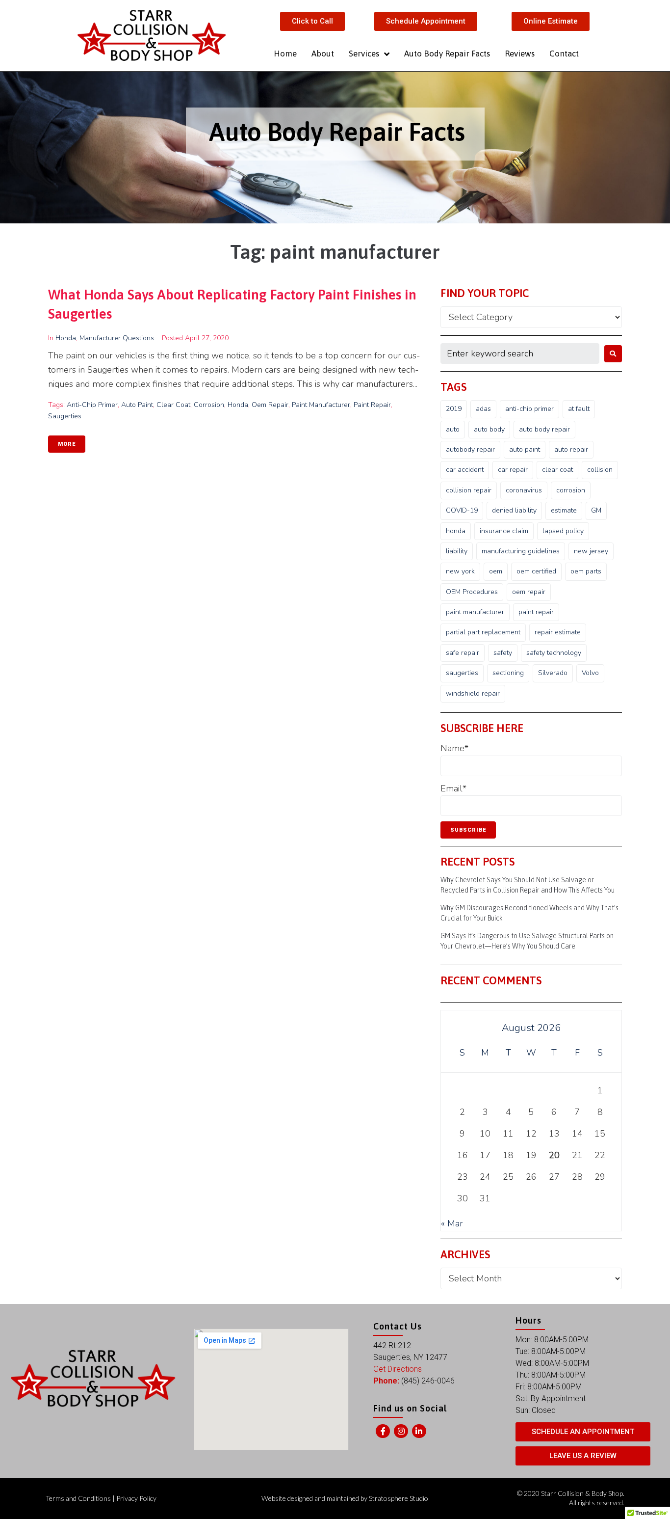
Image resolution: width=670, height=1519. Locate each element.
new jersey (591, 551)
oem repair (270, 404)
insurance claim (504, 531)
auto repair (571, 449)
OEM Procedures (472, 592)
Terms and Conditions (78, 1498)
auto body (489, 429)
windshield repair (473, 693)
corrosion (209, 404)
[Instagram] (401, 1431)
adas (483, 408)
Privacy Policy (136, 1498)
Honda (65, 338)
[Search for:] (519, 353)
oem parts (585, 571)
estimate (564, 510)
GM (596, 510)
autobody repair (470, 449)
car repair (513, 469)
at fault (579, 408)
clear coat (173, 404)
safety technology (553, 652)
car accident (465, 469)
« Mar (452, 1223)
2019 (454, 408)
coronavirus (524, 490)
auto (453, 429)
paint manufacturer (321, 404)
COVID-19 (462, 510)
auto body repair (544, 429)
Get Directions (397, 1369)
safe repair (462, 652)
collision (600, 469)
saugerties (64, 416)
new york (460, 571)
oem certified (536, 571)
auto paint (137, 404)
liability (456, 551)
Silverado (552, 673)
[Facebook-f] (383, 1431)
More (67, 444)
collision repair (468, 490)
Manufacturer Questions (116, 338)
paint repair (372, 404)
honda (238, 404)
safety (502, 652)
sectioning (508, 673)
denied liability (514, 510)
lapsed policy (563, 531)
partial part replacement (483, 632)
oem (495, 571)
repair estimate (558, 632)
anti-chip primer (92, 404)
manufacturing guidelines (521, 551)
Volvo (590, 673)
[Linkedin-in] (419, 1431)
